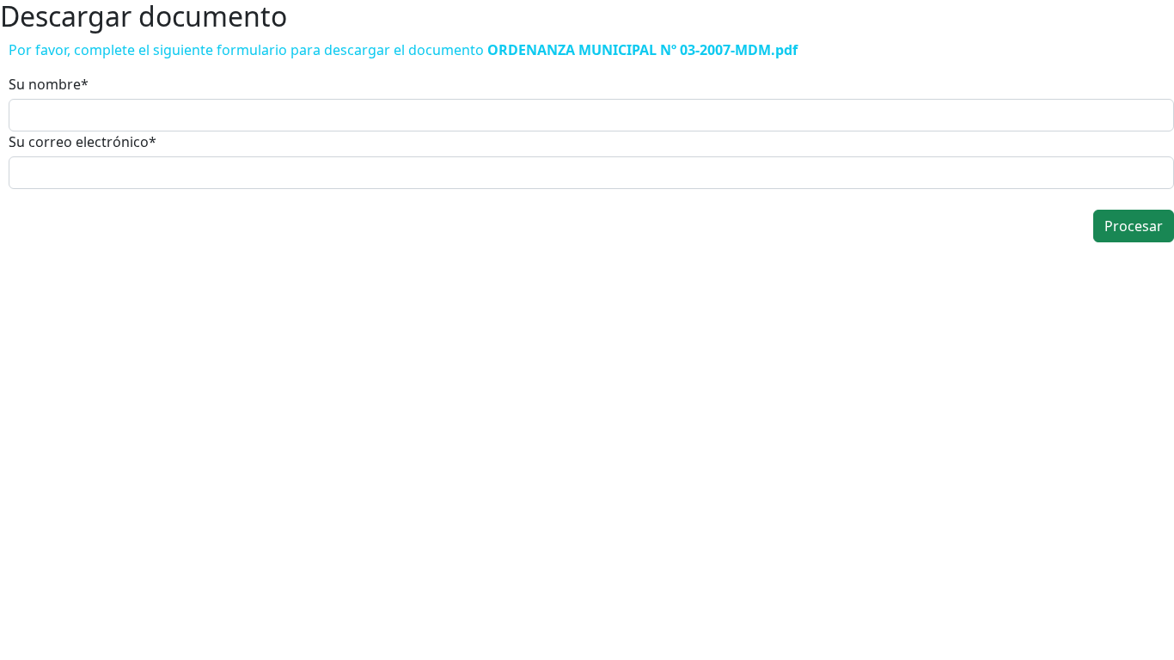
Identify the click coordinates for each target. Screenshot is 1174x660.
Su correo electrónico (82, 141)
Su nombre (49, 84)
